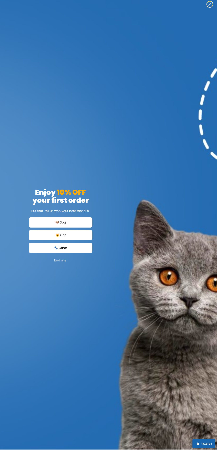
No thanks (60, 260)
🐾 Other (60, 248)
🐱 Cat (61, 235)
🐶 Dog (60, 222)
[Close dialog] (210, 4)
